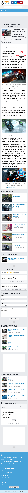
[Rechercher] (23, 7)
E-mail (2, 299)
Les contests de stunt (8, 416)
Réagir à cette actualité (11, 293)
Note (2, 303)
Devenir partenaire (14, 487)
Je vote (14, 420)
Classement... (5, 484)
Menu (4, 10)
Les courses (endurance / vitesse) (11, 411)
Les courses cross (7, 414)
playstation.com (11, 187)
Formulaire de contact (7, 474)
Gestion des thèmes (7, 472)
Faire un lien (5, 475)
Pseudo (3, 295)
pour (11, 62)
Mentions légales (6, 477)
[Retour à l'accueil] (5, 3)
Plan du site (5, 470)
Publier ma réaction (14, 318)
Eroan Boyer (6, 47)
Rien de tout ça (6, 417)
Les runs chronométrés (8, 412)
